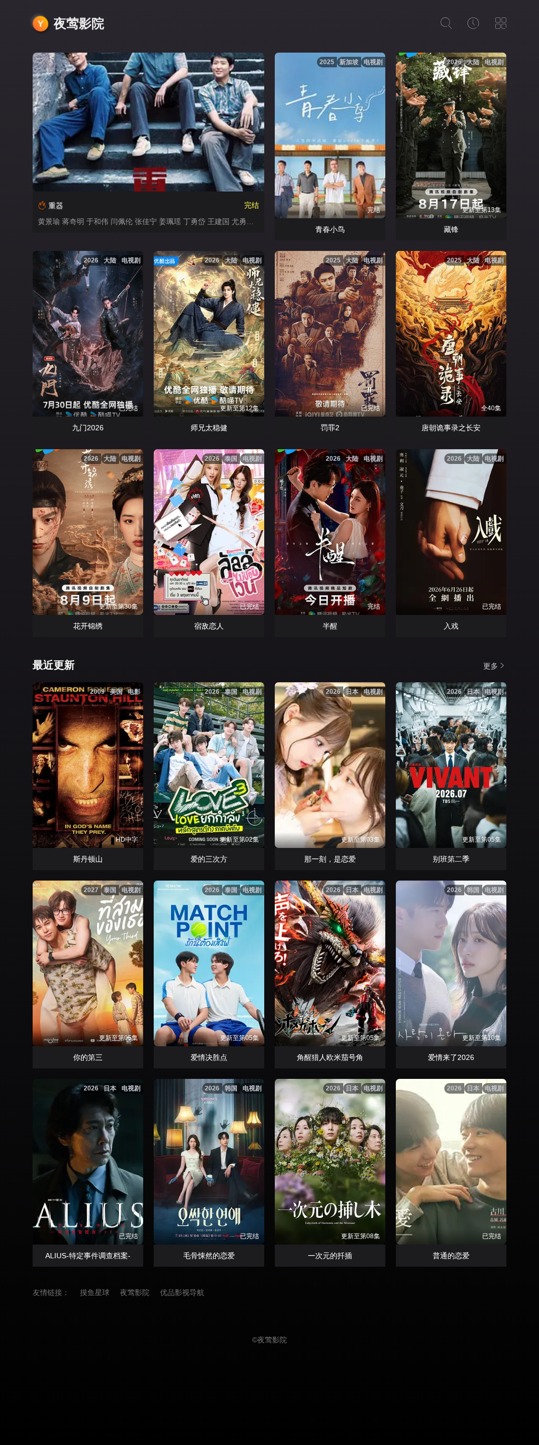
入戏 (451, 626)
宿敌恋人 (209, 626)
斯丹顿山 (88, 859)
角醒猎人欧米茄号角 (330, 1057)
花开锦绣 (88, 626)
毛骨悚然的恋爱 (209, 1255)
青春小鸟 (330, 229)
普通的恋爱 (451, 1255)
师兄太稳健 (209, 427)
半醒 (330, 626)
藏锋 (451, 229)
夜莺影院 (79, 23)
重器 (55, 205)
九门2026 (88, 427)
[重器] (148, 122)
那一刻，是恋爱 (330, 859)
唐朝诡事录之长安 (451, 427)
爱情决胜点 (209, 1057)
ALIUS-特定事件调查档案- (88, 1255)
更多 (490, 666)
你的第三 (88, 1057)
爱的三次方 (209, 859)
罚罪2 (330, 427)
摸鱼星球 (94, 1292)
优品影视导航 (182, 1292)
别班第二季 (451, 859)
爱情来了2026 (451, 1057)
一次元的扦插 (330, 1255)
